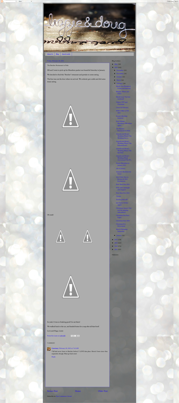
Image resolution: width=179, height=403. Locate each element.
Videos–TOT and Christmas (121, 103)
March (119, 80)
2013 (116, 243)
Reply (53, 357)
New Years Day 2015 (123, 184)
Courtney (55, 348)
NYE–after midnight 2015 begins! (123, 189)
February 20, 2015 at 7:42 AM (69, 348)
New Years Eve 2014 (122, 193)
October (119, 77)
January (119, 235)
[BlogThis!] (73, 336)
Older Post (103, 391)
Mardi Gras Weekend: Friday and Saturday (123, 87)
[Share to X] (75, 336)
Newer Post (52, 391)
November (120, 74)
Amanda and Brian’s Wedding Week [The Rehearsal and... (124, 143)
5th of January (120, 168)
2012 (116, 246)
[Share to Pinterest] (79, 336)
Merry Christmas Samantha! (121, 230)
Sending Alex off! (122, 199)
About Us (50, 54)
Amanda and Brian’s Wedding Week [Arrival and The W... (124, 158)
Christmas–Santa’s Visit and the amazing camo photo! (124, 210)
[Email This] (72, 336)
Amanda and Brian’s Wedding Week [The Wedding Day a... (124, 136)
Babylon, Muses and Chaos (122, 93)
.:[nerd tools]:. (66, 54)
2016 (116, 64)
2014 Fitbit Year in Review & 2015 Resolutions (122, 179)
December (120, 70)
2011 (116, 249)
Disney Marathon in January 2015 (122, 164)
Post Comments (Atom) (64, 396)
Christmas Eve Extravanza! (121, 225)
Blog (57, 54)
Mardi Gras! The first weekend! (123, 98)
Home (78, 391)
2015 (116, 67)
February (120, 83)
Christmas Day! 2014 (123, 221)
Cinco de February (122, 107)
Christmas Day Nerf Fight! (122, 216)
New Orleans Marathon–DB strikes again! (124, 123)
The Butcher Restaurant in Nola (123, 130)
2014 (116, 240)
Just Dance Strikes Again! (122, 204)
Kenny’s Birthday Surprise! (121, 117)
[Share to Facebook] (77, 336)
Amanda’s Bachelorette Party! (123, 173)
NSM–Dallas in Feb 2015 (122, 112)
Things (118, 196)
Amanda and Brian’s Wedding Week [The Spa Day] (124, 151)
